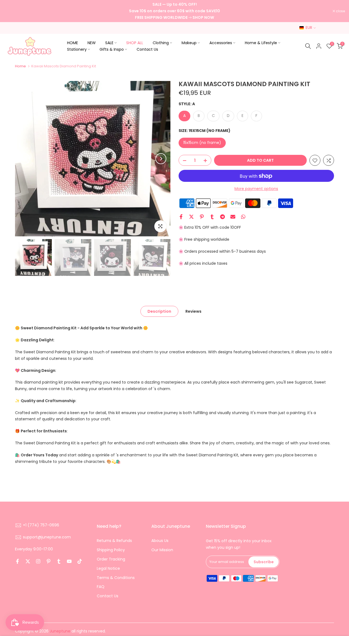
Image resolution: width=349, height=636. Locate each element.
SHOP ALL (134, 43)
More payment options (256, 189)
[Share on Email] (232, 216)
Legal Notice (108, 568)
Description (159, 311)
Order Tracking (111, 559)
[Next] (160, 158)
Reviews (193, 311)
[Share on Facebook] (181, 216)
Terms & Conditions (116, 577)
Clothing (161, 43)
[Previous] (24, 158)
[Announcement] (174, 11)
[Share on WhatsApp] (243, 216)
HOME (72, 43)
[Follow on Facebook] (17, 561)
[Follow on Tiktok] (79, 561)
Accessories (220, 43)
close (11, 11)
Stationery (77, 49)
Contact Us (147, 49)
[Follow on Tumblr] (58, 561)
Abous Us (160, 540)
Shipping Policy (111, 550)
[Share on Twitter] (191, 216)
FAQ (100, 586)
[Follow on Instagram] (38, 561)
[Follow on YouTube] (69, 561)
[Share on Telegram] (222, 216)
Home (20, 66)
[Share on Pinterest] (201, 216)
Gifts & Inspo (112, 49)
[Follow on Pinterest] (48, 561)
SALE (109, 43)
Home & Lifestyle (261, 43)
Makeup (189, 43)
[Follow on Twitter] (27, 561)
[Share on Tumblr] (212, 216)
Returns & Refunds (114, 540)
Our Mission (162, 550)
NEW (92, 43)
